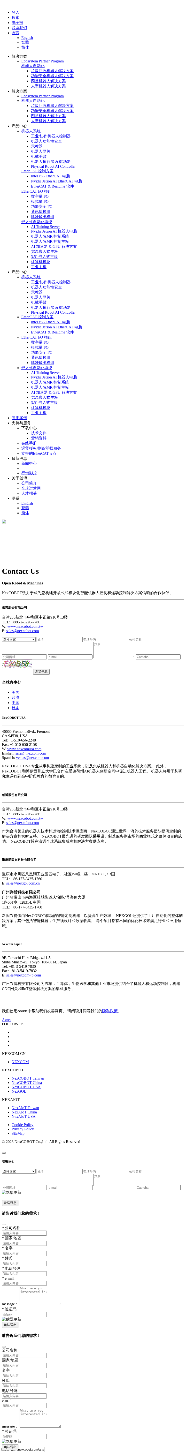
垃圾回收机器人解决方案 (52, 71)
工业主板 (38, 267)
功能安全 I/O (42, 206)
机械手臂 (38, 156)
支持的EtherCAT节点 (38, 453)
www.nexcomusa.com (24, 749)
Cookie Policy (22, 1125)
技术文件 (38, 433)
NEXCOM (20, 1062)
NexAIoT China (24, 1112)
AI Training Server (45, 227)
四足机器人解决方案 (48, 81)
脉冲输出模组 (42, 217)
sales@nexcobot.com (22, 631)
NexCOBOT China (27, 1083)
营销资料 (38, 438)
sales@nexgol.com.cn (23, 883)
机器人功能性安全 (46, 141)
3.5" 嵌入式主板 (44, 257)
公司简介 (29, 483)
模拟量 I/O (40, 201)
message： (10, 1304)
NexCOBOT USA (26, 1087)
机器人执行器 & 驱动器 (51, 161)
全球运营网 (31, 488)
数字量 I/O (40, 196)
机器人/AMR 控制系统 (50, 236)
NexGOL (19, 1091)
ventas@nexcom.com (32, 758)
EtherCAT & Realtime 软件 (52, 186)
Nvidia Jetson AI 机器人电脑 (54, 231)
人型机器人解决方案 (48, 86)
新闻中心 (29, 463)
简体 (25, 47)
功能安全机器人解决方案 (52, 76)
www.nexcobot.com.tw (25, 626)
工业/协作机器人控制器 (51, 136)
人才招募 (29, 493)
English (27, 38)
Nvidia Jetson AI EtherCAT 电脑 (56, 181)
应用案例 (19, 418)
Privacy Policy (23, 1129)
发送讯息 (41, 671)
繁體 (25, 42)
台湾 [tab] (15, 698)
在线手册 (29, 443)
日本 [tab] (15, 708)
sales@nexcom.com (31, 753)
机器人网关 (40, 151)
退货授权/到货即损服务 (41, 448)
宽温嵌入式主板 (44, 252)
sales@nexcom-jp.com (23, 975)
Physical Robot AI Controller (53, 166)
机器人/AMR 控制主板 (50, 241)
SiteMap (18, 1133)
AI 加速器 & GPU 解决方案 (54, 246)
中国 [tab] (15, 703)
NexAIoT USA (24, 1116)
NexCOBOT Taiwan (28, 1078)
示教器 (37, 146)
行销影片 (29, 473)
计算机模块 (40, 262)
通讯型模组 (40, 212)
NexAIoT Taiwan (25, 1108)
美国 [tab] (15, 692)
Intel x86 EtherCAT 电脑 (50, 176)
